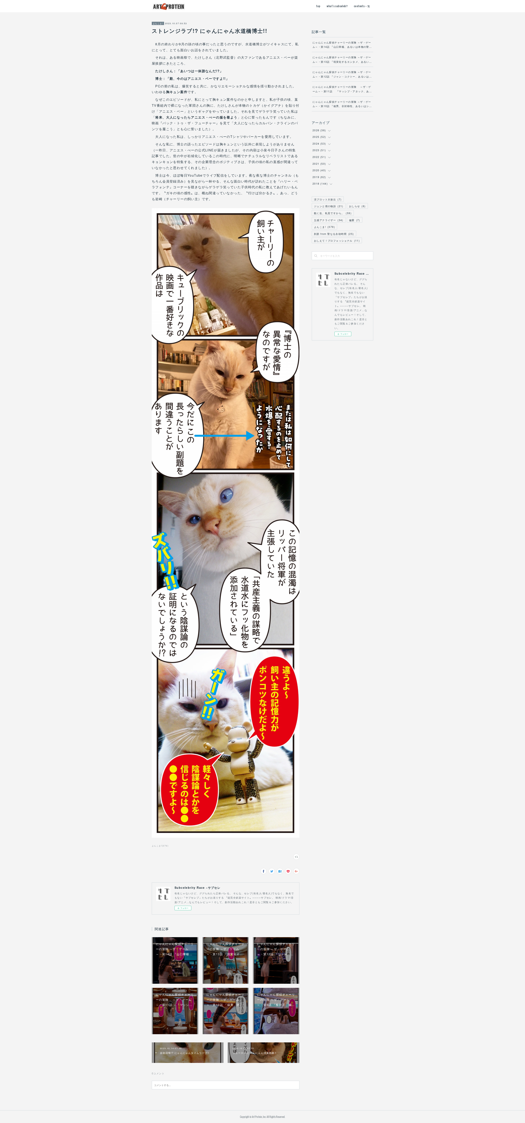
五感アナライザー (328, 220)
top (318, 6)
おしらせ (357, 206)
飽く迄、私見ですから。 (333, 213)
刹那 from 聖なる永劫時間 (334, 233)
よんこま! (158, 23)
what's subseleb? (337, 6)
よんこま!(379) (160, 845)
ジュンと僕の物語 (328, 206)
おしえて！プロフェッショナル (337, 240)
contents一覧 (362, 6)
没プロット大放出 (327, 199)
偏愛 (354, 220)
